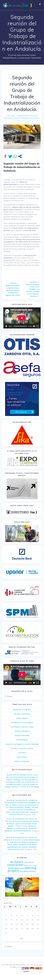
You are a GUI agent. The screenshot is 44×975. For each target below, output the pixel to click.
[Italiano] (35, 968)
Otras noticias (34, 118)
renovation (24, 871)
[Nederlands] (23, 968)
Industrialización (23, 115)
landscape (13, 868)
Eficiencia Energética (22, 731)
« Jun (21, 938)
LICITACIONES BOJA (23, 769)
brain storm (29, 862)
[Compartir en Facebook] (5, 156)
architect (16, 862)
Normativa (22, 753)
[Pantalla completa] (38, 326)
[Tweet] (10, 156)
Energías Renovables (22, 735)
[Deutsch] (32, 968)
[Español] (40, 968)
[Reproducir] (6, 326)
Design (26, 865)
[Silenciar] (34, 326)
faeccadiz (10, 115)
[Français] (29, 968)
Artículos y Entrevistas (22, 714)
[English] (26, 968)
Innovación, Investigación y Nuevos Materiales (22, 744)
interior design (32, 865)
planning (30, 868)
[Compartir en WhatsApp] (15, 156)
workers (32, 871)
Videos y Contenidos (22, 761)
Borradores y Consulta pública (22, 722)
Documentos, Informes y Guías (22, 727)
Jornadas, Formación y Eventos (22, 748)
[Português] (37, 968)
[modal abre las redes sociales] (20, 156)
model (21, 868)
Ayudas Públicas (22, 718)
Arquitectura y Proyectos (22, 709)
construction (15, 865)
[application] (22, 317)
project (13, 870)
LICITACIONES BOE (23, 795)
